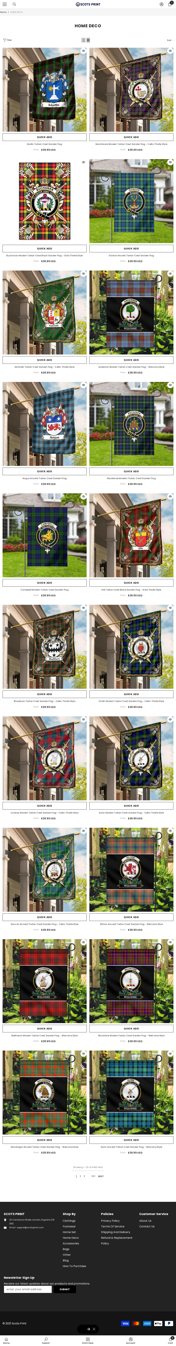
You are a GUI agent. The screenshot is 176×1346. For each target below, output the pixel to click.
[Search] (14, 4)
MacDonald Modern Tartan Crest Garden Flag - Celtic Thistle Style (131, 144)
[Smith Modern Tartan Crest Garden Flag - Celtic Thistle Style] (131, 647)
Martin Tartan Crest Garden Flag (44, 144)
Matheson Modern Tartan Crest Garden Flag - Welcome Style (45, 1035)
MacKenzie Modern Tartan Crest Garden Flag (131, 478)
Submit (65, 1289)
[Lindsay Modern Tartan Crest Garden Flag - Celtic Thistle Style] (45, 758)
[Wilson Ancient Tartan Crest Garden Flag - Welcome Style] (131, 870)
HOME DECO (16, 12)
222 (93, 1176)
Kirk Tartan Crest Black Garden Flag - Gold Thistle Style (131, 589)
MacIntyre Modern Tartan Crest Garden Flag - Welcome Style (131, 1035)
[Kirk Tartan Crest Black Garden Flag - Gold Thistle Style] (131, 535)
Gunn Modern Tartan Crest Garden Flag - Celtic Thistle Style (131, 812)
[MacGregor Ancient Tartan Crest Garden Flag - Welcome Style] (45, 1093)
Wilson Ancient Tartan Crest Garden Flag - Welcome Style (131, 924)
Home (3, 12)
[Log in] (161, 4)
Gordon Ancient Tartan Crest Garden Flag (131, 255)
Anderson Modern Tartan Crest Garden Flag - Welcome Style (131, 366)
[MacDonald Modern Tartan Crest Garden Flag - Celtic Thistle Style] (131, 90)
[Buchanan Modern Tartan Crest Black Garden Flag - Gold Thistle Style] (45, 201)
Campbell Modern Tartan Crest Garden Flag (45, 589)
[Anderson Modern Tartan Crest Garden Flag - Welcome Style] (131, 312)
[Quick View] (83, 51)
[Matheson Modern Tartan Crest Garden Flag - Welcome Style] (45, 981)
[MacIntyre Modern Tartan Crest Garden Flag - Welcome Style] (131, 981)
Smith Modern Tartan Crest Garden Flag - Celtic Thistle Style (131, 701)
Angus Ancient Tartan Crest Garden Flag (45, 478)
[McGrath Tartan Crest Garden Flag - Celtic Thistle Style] (45, 312)
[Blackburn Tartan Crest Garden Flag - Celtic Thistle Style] (45, 647)
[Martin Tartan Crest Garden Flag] (45, 90)
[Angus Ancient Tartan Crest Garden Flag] (45, 424)
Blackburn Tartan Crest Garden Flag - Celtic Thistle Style (44, 701)
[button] (83, 40)
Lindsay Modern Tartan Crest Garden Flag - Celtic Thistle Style (44, 812)
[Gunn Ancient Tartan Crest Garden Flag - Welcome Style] (131, 1093)
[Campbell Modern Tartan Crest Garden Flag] (45, 535)
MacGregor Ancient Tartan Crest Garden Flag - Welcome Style (45, 1146)
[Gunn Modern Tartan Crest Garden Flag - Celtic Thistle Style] (131, 758)
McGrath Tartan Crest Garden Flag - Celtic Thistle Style (44, 366)
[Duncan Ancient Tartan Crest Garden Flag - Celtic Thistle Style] (45, 870)
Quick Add (44, 137)
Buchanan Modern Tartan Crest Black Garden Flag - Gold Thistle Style (44, 255)
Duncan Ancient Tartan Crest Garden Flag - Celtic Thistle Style (45, 924)
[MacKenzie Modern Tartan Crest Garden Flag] (131, 424)
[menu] (5, 4)
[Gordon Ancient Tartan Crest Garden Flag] (131, 201)
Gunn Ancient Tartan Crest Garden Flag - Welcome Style (131, 1146)
